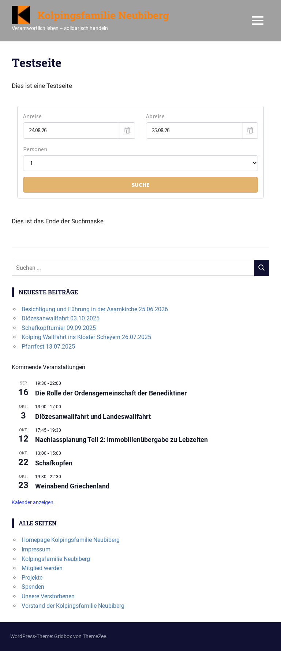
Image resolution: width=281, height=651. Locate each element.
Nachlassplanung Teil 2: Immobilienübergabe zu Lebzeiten (121, 439)
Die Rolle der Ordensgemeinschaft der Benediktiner (111, 393)
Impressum (36, 549)
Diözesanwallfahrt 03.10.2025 (61, 318)
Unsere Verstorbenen (48, 596)
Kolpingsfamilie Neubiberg (103, 15)
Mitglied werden (42, 568)
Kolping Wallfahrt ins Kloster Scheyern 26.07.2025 (86, 337)
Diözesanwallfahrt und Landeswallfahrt (93, 416)
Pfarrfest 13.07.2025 (48, 346)
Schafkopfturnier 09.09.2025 (59, 327)
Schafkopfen (53, 463)
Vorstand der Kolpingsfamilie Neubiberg (73, 605)
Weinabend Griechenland (72, 486)
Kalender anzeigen (32, 502)
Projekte (32, 577)
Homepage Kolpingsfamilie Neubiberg (71, 539)
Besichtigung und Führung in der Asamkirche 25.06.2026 (95, 309)
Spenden (33, 586)
